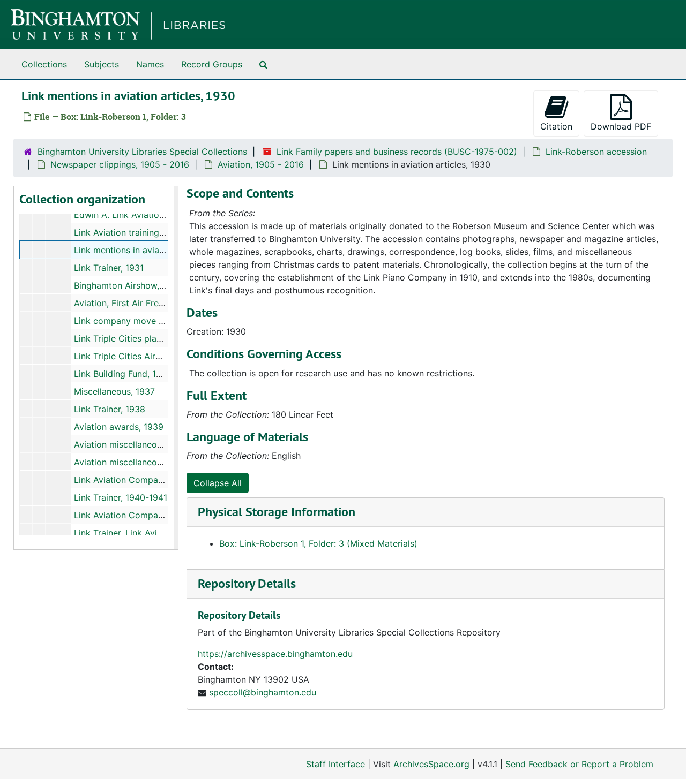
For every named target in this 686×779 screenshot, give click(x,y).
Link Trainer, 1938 (109, 409)
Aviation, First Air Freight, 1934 (136, 303)
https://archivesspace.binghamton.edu (275, 653)
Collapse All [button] (217, 483)
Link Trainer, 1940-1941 (120, 497)
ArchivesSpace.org (431, 764)
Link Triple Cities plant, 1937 (131, 338)
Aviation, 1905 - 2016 (261, 164)
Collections (44, 64)
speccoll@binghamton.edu (262, 692)
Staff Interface (335, 764)
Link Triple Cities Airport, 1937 (135, 356)
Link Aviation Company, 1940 (133, 479)
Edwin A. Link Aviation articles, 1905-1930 (159, 214)
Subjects (101, 64)
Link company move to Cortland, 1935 (152, 320)
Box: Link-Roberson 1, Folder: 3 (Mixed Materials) (318, 543)
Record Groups (211, 64)
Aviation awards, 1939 (118, 426)
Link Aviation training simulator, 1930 (148, 232)
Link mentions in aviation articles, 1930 (153, 250)
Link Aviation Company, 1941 (132, 515)
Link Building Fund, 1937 (123, 373)
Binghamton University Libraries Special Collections (142, 151)
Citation (556, 126)
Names (150, 64)
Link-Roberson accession (596, 151)
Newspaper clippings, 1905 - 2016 (119, 164)
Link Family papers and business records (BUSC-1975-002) (397, 151)
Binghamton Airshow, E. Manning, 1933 (152, 285)
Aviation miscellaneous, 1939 (132, 444)
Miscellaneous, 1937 (114, 391)
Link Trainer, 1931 (109, 267)
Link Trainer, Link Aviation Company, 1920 (158, 532)
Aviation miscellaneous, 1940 (132, 462)
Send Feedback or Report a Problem (579, 764)
